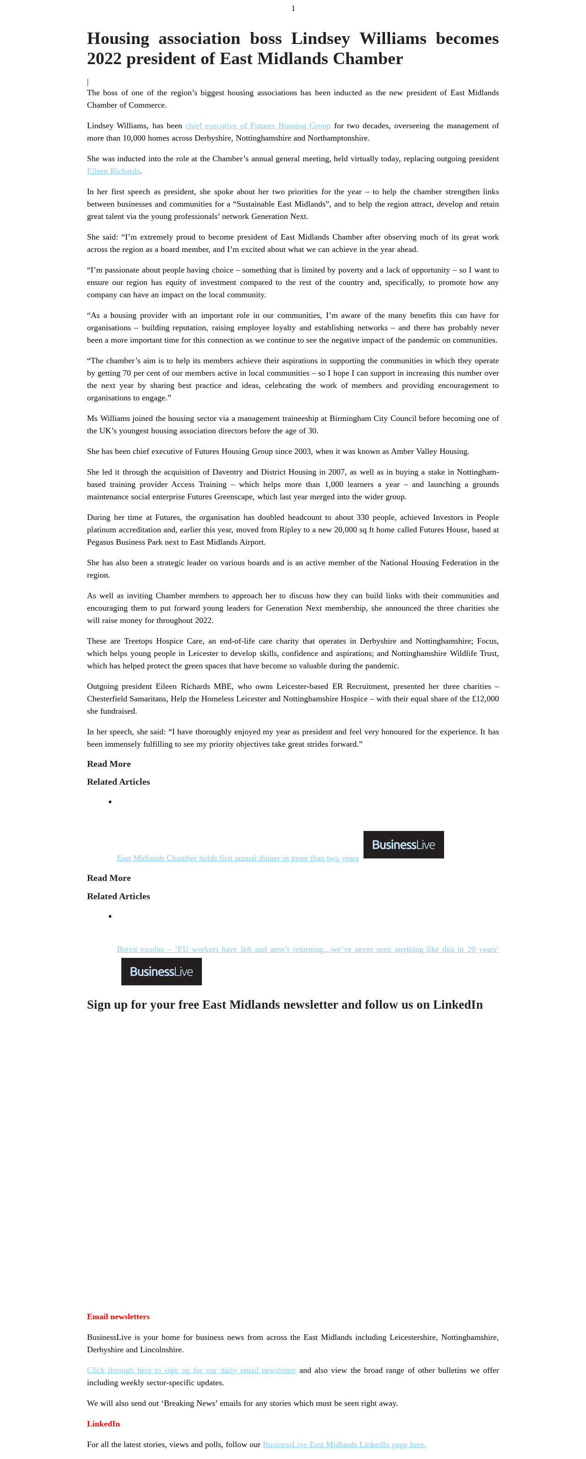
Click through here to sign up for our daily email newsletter (191, 1370)
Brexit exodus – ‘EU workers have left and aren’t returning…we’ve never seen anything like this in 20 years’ (308, 949)
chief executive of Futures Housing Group (258, 125)
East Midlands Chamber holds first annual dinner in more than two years (238, 858)
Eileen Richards (113, 170)
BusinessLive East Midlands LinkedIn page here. (344, 1444)
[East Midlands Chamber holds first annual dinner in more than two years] (308, 818)
